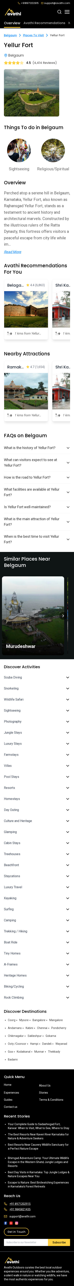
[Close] (66, 620)
